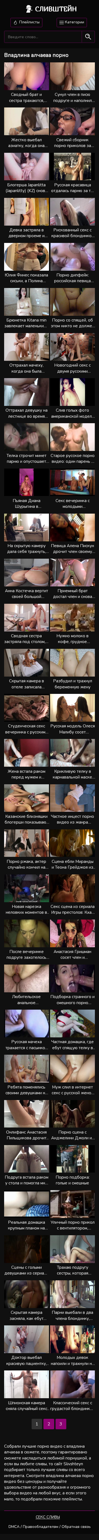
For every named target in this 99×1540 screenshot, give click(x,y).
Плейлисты (29, 22)
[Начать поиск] (88, 37)
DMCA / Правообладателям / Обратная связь (50, 1526)
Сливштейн (55, 9)
